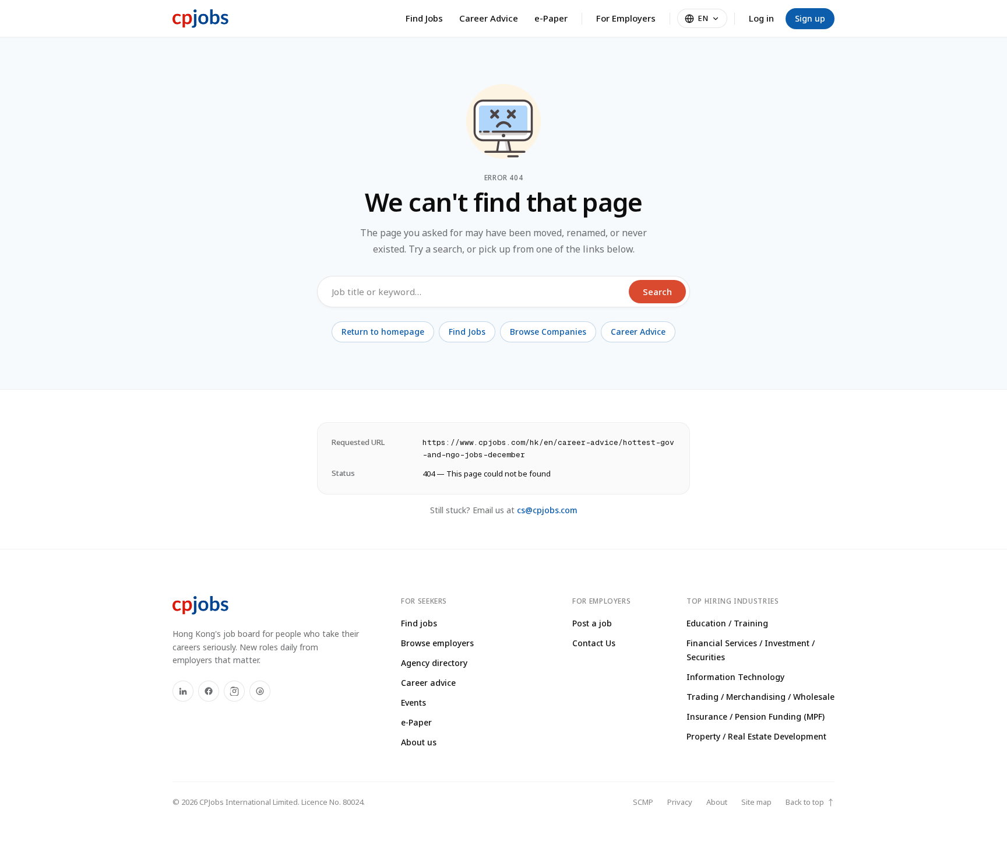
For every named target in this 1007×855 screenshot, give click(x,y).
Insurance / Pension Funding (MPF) (755, 716)
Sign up (810, 18)
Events (413, 702)
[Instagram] (234, 691)
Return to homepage (382, 331)
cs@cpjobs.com (547, 510)
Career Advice (488, 18)
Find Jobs (424, 18)
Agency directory (434, 662)
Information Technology (735, 676)
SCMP (643, 802)
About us (418, 742)
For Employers (626, 18)
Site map (756, 802)
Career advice (428, 682)
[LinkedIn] (182, 691)
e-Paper (551, 18)
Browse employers (437, 643)
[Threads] (259, 691)
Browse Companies (548, 331)
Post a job (592, 623)
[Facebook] (208, 691)
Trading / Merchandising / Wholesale (760, 696)
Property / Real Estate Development (756, 736)
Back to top (810, 802)
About (716, 802)
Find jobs (419, 623)
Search (657, 291)
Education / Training (727, 623)
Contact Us (593, 643)
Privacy (679, 802)
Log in (761, 18)
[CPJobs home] (200, 18)
